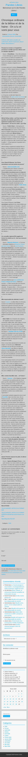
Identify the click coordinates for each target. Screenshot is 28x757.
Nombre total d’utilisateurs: (12, 680)
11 (7, 699)
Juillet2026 (7, 741)
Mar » (8, 707)
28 (16, 704)
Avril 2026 (7, 733)
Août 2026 (7, 730)
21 (16, 701)
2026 (9, 523)
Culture (6, 735)
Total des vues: (9, 675)
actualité (15, 40)
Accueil (7, 728)
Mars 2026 (7, 746)
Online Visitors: (9, 671)
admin (11, 40)
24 (4, 704)
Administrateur (6, 36)
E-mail (3, 555)
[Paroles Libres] (14, 2)
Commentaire (5, 536)
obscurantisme (9, 43)
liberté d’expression (14, 41)
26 (10, 704)
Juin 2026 (7, 742)
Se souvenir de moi (10, 660)
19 (10, 701)
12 (10, 699)
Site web (3, 560)
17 (4, 701)
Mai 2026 (7, 744)
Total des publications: (11, 678)
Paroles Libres (14, 4)
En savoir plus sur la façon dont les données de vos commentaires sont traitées (13, 572)
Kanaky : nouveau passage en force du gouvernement (13, 626)
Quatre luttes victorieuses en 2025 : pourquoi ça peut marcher (14, 613)
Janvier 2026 (8, 739)
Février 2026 (8, 737)
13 (13, 699)
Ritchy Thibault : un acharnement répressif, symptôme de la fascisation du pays (14, 592)
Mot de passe (6, 654)
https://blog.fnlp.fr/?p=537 (8, 518)
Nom (3, 551)
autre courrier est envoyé (17, 97)
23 (22, 701)
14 (16, 699)
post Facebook (19, 246)
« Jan (4, 707)
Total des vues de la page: (12, 677)
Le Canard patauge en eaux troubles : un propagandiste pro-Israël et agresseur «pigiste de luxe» (14, 586)
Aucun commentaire (16, 36)
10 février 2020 (5, 40)
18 (7, 701)
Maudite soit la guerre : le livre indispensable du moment (14, 604)
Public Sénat (22, 184)
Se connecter (6, 663)
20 (13, 701)
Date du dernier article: (11, 682)
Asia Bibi (5, 397)
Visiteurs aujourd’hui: (10, 673)
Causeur (8, 302)
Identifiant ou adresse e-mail (10, 648)
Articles (7, 732)
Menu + (14, 14)
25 (7, 704)
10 (4, 699)
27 (13, 704)
